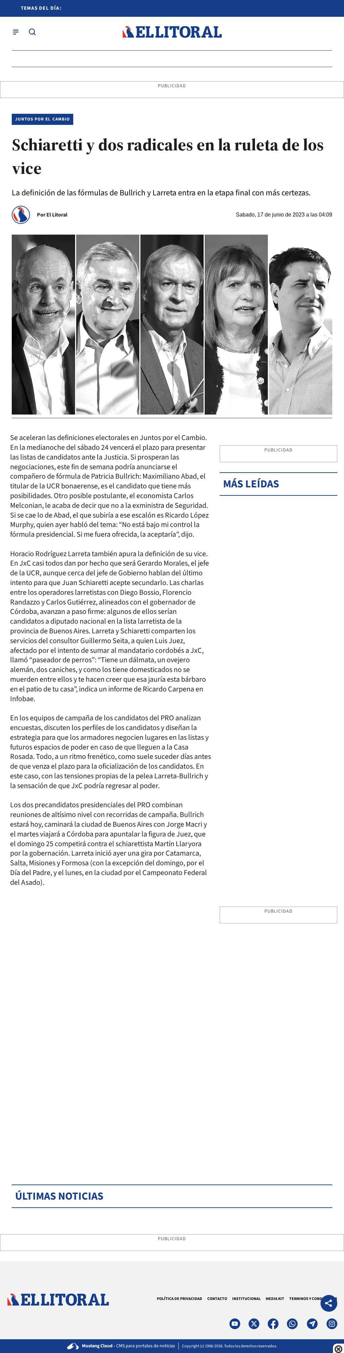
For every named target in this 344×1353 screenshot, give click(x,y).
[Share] (328, 1304)
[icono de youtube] (234, 1324)
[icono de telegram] (312, 1324)
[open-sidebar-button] (16, 32)
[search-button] (32, 32)
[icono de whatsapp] (292, 1324)
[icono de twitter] (254, 1324)
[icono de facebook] (273, 1324)
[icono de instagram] (332, 1324)
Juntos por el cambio (42, 119)
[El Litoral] (172, 32)
